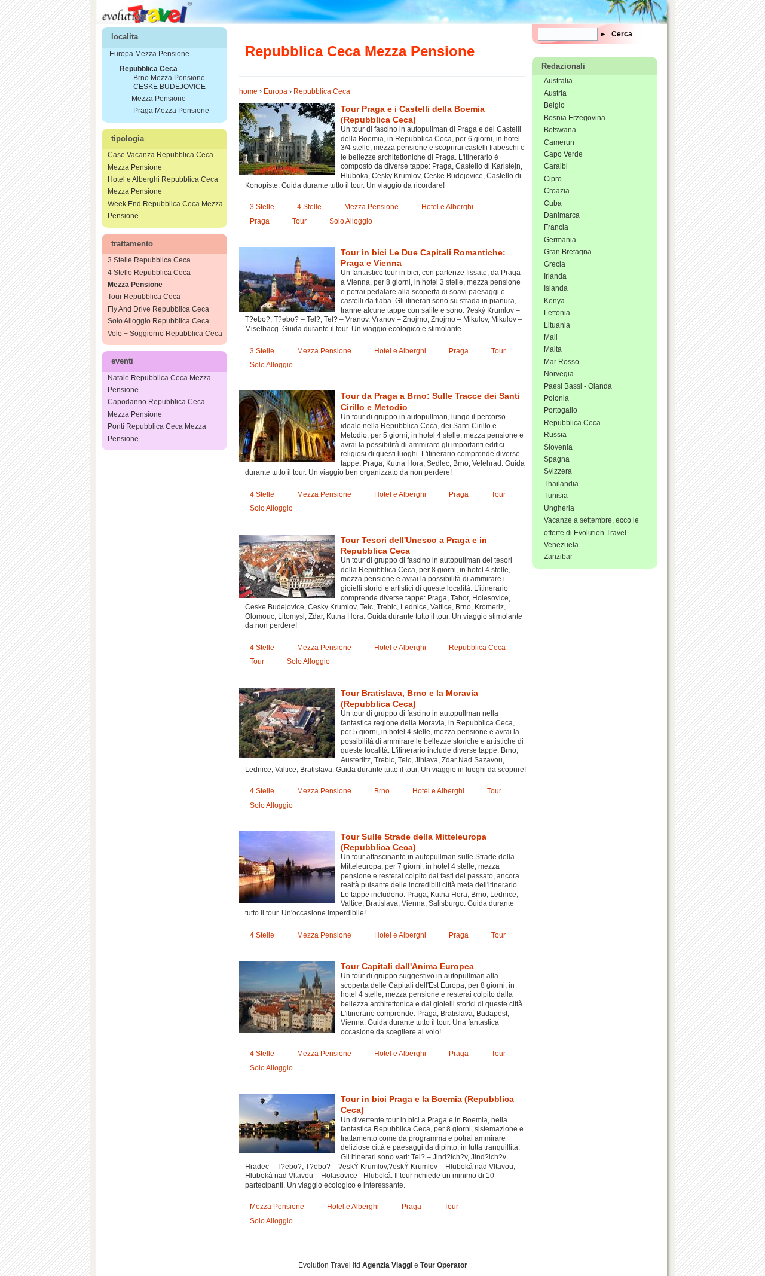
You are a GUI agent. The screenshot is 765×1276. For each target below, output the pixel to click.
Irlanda (555, 276)
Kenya (554, 301)
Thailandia (561, 484)
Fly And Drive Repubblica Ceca (158, 309)
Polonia (556, 398)
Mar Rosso (561, 362)
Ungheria (559, 508)
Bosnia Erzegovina (574, 118)
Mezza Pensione (371, 207)
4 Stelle (309, 207)
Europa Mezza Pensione (149, 54)
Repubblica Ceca (321, 91)
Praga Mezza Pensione (171, 110)
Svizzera (558, 471)
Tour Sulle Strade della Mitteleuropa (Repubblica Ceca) (413, 842)
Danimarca (562, 215)
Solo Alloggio (350, 221)
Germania (560, 240)
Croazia (557, 191)
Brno (382, 791)
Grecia (554, 264)
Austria (555, 93)
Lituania (557, 325)
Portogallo (560, 410)
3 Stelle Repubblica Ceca (149, 260)
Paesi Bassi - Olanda (578, 386)
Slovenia (558, 447)
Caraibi (556, 166)
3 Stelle (262, 207)
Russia (555, 435)
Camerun (559, 142)
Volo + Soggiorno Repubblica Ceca (165, 333)
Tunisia (556, 496)
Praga (260, 221)
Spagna (557, 459)
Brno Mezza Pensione (169, 78)
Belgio (554, 105)
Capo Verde (563, 154)
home (248, 91)
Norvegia (559, 374)
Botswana (560, 130)
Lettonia (557, 313)
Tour (299, 221)
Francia (556, 227)
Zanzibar (558, 556)
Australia (558, 81)
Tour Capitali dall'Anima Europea (407, 966)
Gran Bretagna (568, 252)
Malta (553, 349)
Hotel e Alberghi (447, 207)
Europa (275, 91)
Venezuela (561, 545)
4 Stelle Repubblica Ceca (149, 272)
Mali (551, 337)
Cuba (553, 203)
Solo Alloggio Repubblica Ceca (158, 321)
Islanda (556, 288)
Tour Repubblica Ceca (144, 296)
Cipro (553, 179)
